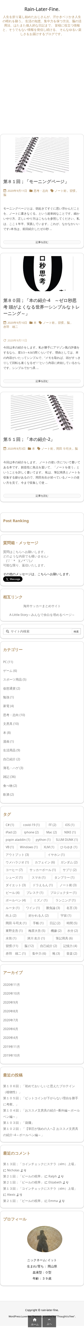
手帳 (38, 923)
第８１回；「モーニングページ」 (36, 181)
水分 (72, 931)
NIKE (70, 832)
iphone (31, 832)
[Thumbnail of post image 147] (42, 154)
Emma (53, 1201)
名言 (71, 908)
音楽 (71, 953)
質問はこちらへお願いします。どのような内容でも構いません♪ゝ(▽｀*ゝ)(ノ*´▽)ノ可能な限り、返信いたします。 (25, 558)
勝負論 (53, 908)
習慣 (72, 191)
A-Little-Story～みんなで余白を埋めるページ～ (42, 615)
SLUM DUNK (67, 839)
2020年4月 (10, 1038)
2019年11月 (11, 1046)
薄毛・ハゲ (13, 768)
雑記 (9, 777)
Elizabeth (55, 1182)
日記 (55, 923)
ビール (13, 892)
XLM (49, 847)
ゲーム (10, 671)
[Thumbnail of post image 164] (42, 412)
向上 (11, 915)
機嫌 (56, 931)
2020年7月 (10, 1020)
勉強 (8, 697)
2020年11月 (11, 984)
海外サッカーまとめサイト (42, 606)
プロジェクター (63, 892)
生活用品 (11, 750)
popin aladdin (18, 839)
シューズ (14, 877)
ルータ (13, 908)
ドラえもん (43, 885)
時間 (72, 923)
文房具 (11, 724)
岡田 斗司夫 (64, 448)
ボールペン (16, 900)
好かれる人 (39, 915)
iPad (11, 832)
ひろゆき (68, 847)
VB (10, 847)
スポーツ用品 (14, 679)
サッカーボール (42, 870)
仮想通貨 (11, 688)
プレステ (34, 892)
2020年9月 (10, 1002)
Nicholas (13, 1170)
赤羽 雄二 (10, 327)
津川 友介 (36, 938)
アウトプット (17, 854)
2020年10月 (11, 993)
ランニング (65, 900)
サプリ (70, 870)
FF (52, 825)
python (43, 839)
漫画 (8, 741)
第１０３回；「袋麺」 (19, 1122)
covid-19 (31, 825)
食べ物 (10, 785)
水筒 (11, 938)
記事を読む (42, 242)
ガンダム (69, 862)
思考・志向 (41, 191)
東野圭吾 (14, 931)
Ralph (52, 1176)
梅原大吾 (36, 931)
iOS (69, 825)
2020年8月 (10, 1011)
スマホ (39, 877)
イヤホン (56, 854)
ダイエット (16, 885)
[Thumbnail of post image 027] (42, 273)
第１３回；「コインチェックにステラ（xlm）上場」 (40, 1164)
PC (8, 662)
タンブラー (64, 877)
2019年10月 (11, 1055)
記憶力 (70, 946)
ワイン (33, 908)
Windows (29, 847)
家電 (8, 706)
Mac (51, 832)
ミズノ (40, 900)
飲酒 (8, 794)
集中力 (39, 953)
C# (10, 825)
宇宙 (66, 915)
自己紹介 (11, 759)
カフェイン (45, 862)
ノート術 (60, 191)
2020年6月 (10, 1029)
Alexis (11, 1194)
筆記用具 (64, 938)
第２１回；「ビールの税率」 (23, 1176)
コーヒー (14, 870)
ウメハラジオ (17, 862)
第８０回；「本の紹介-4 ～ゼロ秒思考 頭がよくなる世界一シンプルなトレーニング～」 (41, 306)
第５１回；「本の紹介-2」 (29, 439)
